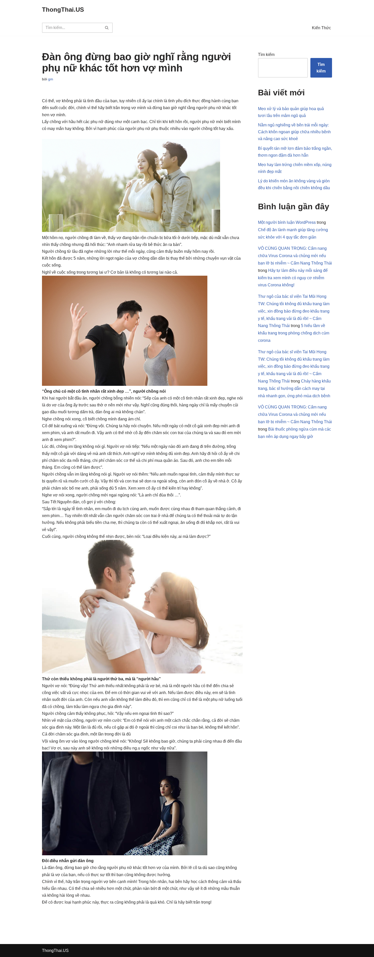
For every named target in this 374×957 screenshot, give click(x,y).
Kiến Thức (321, 28)
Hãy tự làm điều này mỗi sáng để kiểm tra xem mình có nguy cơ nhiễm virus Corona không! (293, 277)
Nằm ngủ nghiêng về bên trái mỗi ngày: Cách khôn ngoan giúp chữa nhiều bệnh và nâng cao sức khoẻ (294, 132)
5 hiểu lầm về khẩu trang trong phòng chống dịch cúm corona (293, 333)
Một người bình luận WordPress (287, 222)
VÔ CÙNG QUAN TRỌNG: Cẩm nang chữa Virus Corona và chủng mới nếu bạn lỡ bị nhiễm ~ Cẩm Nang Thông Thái (295, 255)
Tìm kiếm (266, 54)
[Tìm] (107, 28)
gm (50, 79)
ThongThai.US (55, 950)
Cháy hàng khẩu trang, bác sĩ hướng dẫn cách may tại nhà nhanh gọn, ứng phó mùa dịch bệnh (294, 388)
